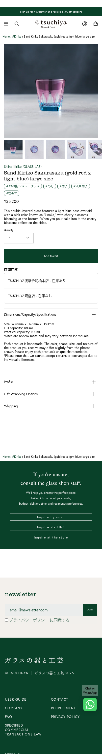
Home (6, 36)
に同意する (39, 620)
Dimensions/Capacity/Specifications (30, 314)
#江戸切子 (81, 186)
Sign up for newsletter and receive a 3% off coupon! (51, 11)
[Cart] (95, 24)
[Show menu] (7, 23)
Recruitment (63, 708)
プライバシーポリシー (29, 620)
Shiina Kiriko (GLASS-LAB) (23, 167)
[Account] (84, 24)
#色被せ (11, 193)
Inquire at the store (51, 537)
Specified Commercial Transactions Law (23, 729)
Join (90, 609)
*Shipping (11, 406)
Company (14, 708)
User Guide (15, 699)
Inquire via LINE (51, 527)
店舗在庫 (11, 269)
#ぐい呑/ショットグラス (23, 186)
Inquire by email (51, 517)
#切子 (64, 186)
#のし (49, 186)
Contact (59, 699)
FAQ (8, 716)
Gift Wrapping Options (21, 394)
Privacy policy (65, 716)
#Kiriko (16, 36)
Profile (8, 382)
